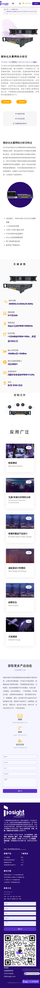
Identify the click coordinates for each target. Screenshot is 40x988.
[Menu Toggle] (13, 3)
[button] (20, 3)
